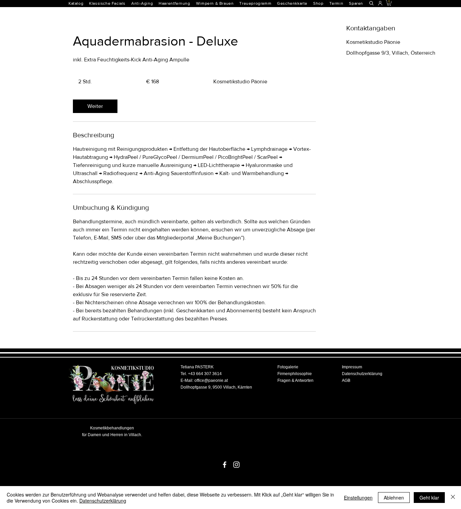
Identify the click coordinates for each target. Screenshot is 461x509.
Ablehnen (394, 497)
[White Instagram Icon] (236, 464)
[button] (177, 3)
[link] (95, 106)
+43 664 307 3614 (205, 373)
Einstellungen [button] (358, 497)
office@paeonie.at (211, 380)
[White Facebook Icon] (224, 464)
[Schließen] (453, 497)
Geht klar (429, 497)
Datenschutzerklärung (102, 500)
